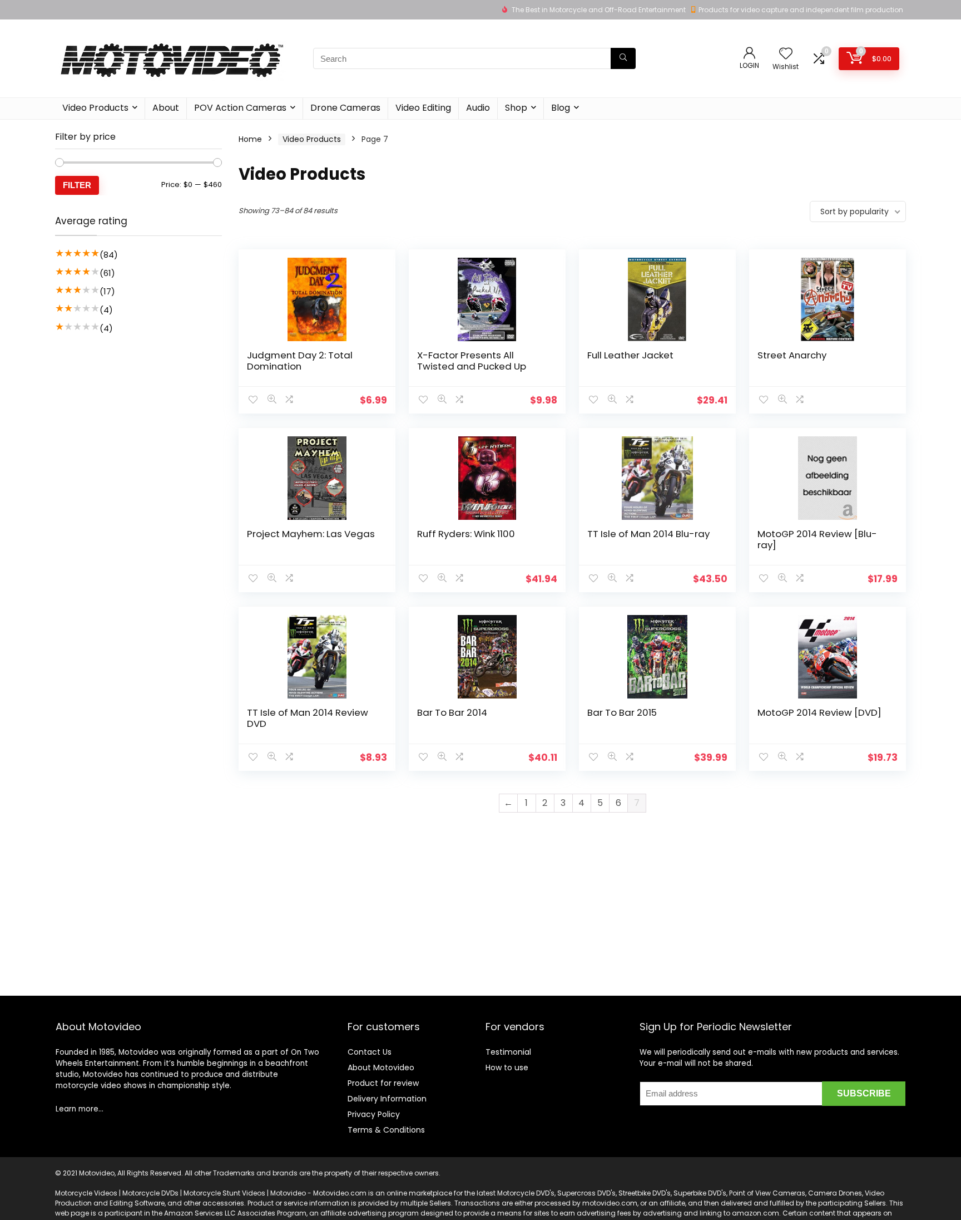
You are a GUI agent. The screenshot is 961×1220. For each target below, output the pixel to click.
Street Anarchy (791, 355)
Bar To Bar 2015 (622, 712)
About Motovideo (381, 1067)
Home (250, 139)
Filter (77, 185)
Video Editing (423, 107)
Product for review (383, 1083)
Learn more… (79, 1109)
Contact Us (370, 1051)
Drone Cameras (345, 107)
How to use (507, 1067)
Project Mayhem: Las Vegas (311, 533)
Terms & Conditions (386, 1129)
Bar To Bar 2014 (452, 712)
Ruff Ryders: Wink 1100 (466, 533)
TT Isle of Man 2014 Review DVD (307, 718)
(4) (106, 310)
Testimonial (508, 1051)
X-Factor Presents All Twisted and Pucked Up (471, 360)
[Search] (623, 58)
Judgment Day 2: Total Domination (300, 360)
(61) (107, 273)
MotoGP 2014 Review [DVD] (819, 712)
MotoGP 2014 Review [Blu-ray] (817, 539)
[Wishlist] (785, 54)
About (165, 107)
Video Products (95, 107)
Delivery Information (387, 1098)
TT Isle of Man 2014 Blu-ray (648, 533)
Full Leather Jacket (630, 355)
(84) (109, 254)
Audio (478, 107)
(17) (107, 291)
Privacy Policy (374, 1114)
